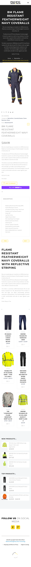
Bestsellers (11, 118)
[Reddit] (12, 112)
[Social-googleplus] (18, 527)
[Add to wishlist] (8, 346)
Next (25, 241)
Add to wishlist (10, 183)
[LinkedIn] (10, 112)
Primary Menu (28, 3)
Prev (5, 241)
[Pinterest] (6, 112)
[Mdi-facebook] (13, 527)
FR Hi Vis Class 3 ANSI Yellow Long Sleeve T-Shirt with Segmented (17, 445)
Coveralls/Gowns (18, 118)
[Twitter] (4, 112)
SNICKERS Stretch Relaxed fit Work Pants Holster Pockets (23, 376)
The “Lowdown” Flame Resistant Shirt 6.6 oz (8, 415)
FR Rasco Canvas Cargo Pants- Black (8, 337)
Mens (8, 120)
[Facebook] (1, 112)
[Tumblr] (8, 112)
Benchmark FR (9, 122)
